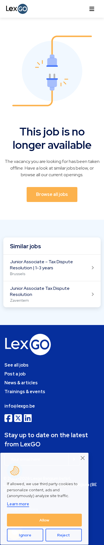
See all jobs (16, 365)
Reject (63, 535)
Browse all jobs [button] (52, 194)
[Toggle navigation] (92, 8)
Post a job (15, 374)
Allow (44, 520)
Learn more (18, 503)
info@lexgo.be (19, 406)
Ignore (25, 535)
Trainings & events (24, 392)
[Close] (83, 458)
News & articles (21, 383)
